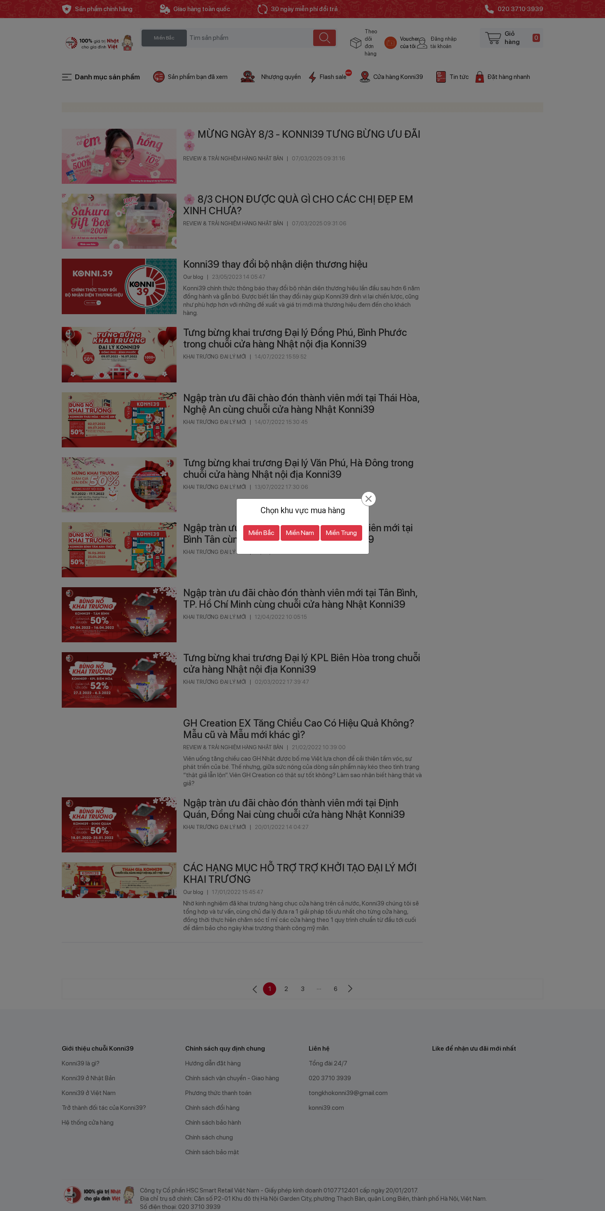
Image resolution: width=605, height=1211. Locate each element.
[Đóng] (368, 499)
